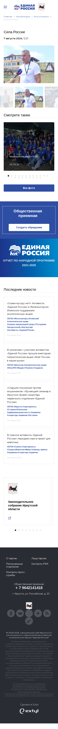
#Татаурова (40, 324)
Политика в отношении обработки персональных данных (29, 690)
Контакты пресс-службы (15, 573)
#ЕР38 (10, 319)
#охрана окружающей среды (21, 324)
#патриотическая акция (35, 365)
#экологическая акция (17, 321)
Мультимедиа (23, 16)
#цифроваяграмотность (18, 412)
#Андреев (38, 368)
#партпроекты (29, 407)
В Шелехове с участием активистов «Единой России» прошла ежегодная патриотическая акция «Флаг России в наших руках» (29, 355)
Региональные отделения (14, 565)
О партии (11, 558)
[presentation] (11, 64)
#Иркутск (18, 407)
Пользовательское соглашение (29, 684)
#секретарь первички (17, 415)
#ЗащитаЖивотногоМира (19, 450)
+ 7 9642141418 (29, 588)
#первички (35, 412)
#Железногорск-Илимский (26, 319)
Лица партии (38, 558)
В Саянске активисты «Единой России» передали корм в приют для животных (28, 439)
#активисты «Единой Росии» (20, 330)
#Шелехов (19, 365)
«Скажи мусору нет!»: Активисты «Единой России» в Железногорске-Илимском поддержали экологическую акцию (28, 308)
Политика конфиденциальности (29, 686)
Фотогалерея (41, 16)
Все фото (29, 188)
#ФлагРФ (11, 368)
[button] (8, 175)
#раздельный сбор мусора (20, 327)
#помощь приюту (39, 450)
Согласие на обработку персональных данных (29, 695)
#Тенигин (28, 368)
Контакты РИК (39, 563)
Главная (8, 16)
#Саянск (18, 447)
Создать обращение (29, 227)
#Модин (20, 368)
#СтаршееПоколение (17, 409)
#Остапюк (32, 415)
